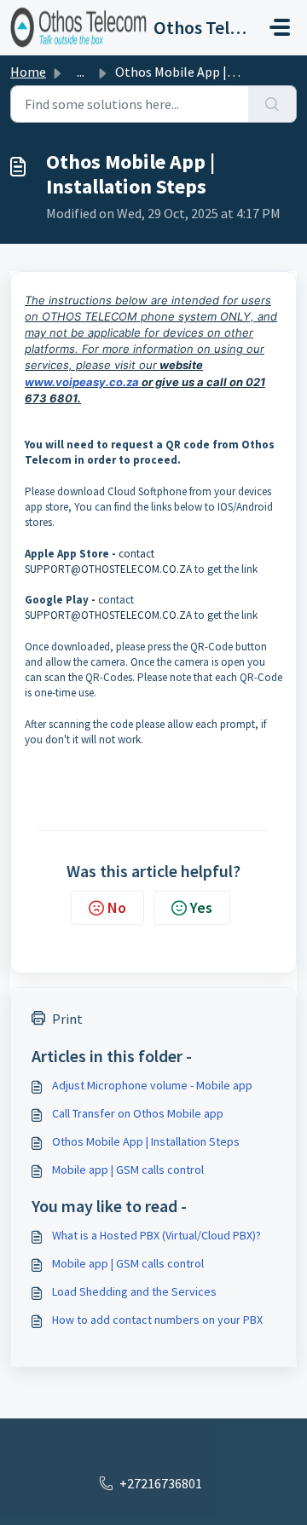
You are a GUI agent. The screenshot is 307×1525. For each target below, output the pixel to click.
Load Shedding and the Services (134, 1291)
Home (28, 71)
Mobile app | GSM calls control (128, 1169)
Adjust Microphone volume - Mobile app (152, 1085)
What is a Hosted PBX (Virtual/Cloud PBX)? (156, 1235)
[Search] (272, 104)
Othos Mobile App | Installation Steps (146, 1141)
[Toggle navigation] (280, 27)
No (116, 907)
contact (136, 553)
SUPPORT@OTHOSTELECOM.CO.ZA (108, 569)
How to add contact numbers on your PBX (157, 1319)
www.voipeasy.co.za (82, 382)
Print (67, 1018)
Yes (201, 907)
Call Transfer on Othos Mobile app (137, 1113)
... (80, 71)
